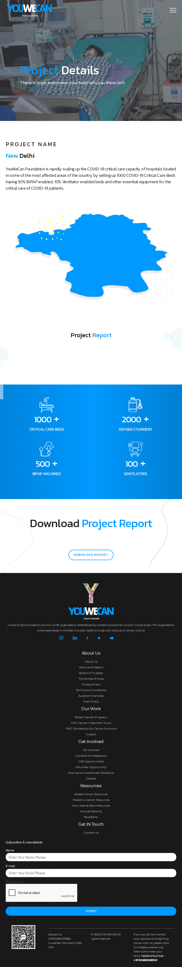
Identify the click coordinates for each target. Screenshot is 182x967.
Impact (91, 734)
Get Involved (91, 750)
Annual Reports (91, 811)
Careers (91, 778)
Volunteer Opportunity (91, 767)
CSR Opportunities (91, 761)
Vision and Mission (91, 667)
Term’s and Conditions (91, 690)
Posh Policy (91, 701)
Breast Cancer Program (91, 717)
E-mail (10, 866)
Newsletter (91, 817)
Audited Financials (91, 696)
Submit (91, 911)
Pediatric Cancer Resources (91, 800)
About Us (91, 661)
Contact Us (91, 832)
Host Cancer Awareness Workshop (91, 773)
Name (10, 850)
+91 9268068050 (145, 960)
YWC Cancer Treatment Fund (91, 723)
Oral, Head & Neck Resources (91, 805)
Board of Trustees (91, 673)
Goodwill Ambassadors (91, 755)
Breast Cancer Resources (91, 794)
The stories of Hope (91, 678)
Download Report (91, 554)
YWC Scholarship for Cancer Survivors (91, 728)
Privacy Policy (91, 684)
